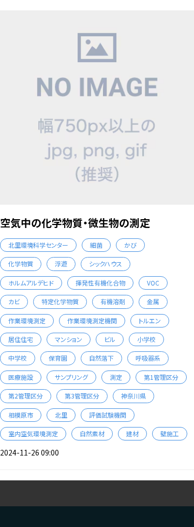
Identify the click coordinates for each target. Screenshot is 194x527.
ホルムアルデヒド (31, 282)
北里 (61, 414)
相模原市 (20, 414)
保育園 (58, 357)
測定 (116, 377)
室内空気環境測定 (33, 433)
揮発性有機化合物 (100, 282)
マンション (68, 339)
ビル (109, 339)
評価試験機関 (107, 414)
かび (130, 244)
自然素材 (92, 433)
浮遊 (61, 263)
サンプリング (71, 377)
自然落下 (101, 357)
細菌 (96, 244)
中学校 (17, 357)
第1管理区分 (161, 377)
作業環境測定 (27, 320)
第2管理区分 (25, 395)
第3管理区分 (82, 395)
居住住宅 (20, 339)
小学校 (146, 339)
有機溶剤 (112, 301)
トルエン (150, 320)
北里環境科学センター (38, 244)
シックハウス (105, 263)
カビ (14, 301)
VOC (153, 282)
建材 (132, 433)
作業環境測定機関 (92, 320)
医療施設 (20, 377)
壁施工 (169, 433)
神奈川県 (133, 395)
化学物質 (20, 263)
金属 (153, 301)
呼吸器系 (148, 357)
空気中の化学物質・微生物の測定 (75, 222)
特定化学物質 (60, 301)
